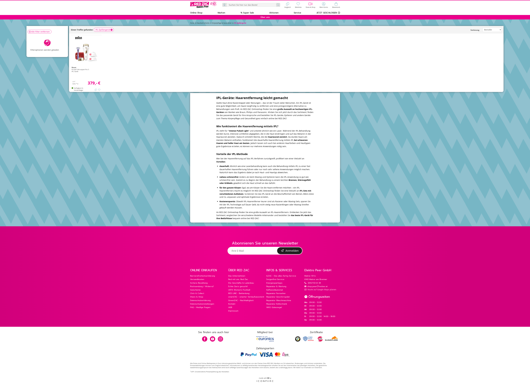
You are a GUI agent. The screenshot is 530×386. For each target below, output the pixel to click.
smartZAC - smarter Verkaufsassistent (246, 296)
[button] (196, 12)
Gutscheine (195, 289)
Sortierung (475, 30)
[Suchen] (278, 5)
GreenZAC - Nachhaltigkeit (241, 300)
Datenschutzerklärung (200, 300)
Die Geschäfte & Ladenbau (241, 283)
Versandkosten (197, 279)
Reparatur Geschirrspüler (278, 296)
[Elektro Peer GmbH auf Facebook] (204, 339)
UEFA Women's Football (239, 289)
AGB (230, 307)
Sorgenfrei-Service (275, 279)
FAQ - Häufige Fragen (200, 307)
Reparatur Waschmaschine (278, 300)
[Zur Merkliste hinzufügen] (99, 89)
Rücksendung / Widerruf (202, 286)
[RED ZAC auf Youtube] (212, 339)
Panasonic (262, 112)
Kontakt (231, 303)
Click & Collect (197, 293)
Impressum (233, 310)
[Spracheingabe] (224, 5)
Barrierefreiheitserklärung (202, 275)
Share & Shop (196, 296)
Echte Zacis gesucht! (238, 286)
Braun (242, 112)
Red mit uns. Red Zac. (238, 279)
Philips (249, 112)
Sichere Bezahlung (199, 283)
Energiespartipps (274, 283)
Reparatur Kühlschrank (276, 303)
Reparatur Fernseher (276, 293)
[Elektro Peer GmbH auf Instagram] (220, 339)
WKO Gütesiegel (274, 307)
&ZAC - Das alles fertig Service (281, 275)
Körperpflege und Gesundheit (242, 118)
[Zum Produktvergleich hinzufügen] (96, 89)
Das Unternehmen (236, 275)
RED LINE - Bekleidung (238, 293)
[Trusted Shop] (297, 341)
